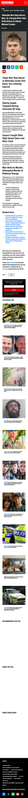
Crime (11, 275)
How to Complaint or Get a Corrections (11, 767)
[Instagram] (22, 794)
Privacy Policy (17, 294)
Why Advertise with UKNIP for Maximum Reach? (13, 783)
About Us (4, 785)
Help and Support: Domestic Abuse (10, 774)
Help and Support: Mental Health (10, 776)
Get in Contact (6, 769)
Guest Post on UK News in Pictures (10, 772)
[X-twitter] (8, 794)
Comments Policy (6, 765)
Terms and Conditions (7, 778)
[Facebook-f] (3, 794)
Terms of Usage (17, 778)
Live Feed (21, 776)
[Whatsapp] (13, 794)
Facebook (12, 262)
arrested (13, 177)
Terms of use (5, 780)
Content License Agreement (17, 769)
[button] (4, 67)
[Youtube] (17, 794)
